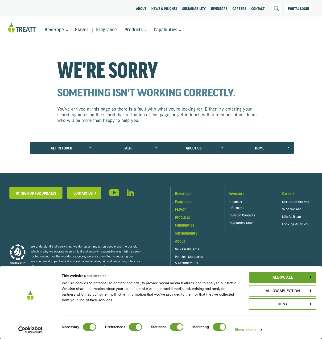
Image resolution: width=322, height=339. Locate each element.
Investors (219, 8)
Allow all (282, 277)
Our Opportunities (295, 202)
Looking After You (295, 224)
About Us (194, 148)
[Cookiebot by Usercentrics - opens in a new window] (30, 329)
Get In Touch (61, 148)
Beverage (54, 30)
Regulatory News (241, 223)
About (141, 8)
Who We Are (291, 209)
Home (259, 148)
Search (276, 8)
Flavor (81, 30)
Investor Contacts (242, 215)
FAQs (128, 148)
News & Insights (164, 8)
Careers (239, 8)
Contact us (83, 193)
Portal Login (298, 8)
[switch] (135, 327)
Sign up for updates (38, 193)
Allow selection (283, 291)
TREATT (22, 28)
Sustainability (194, 8)
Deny (283, 304)
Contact (257, 8)
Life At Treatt (291, 217)
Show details (245, 330)
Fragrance (106, 30)
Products (133, 30)
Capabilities (165, 30)
